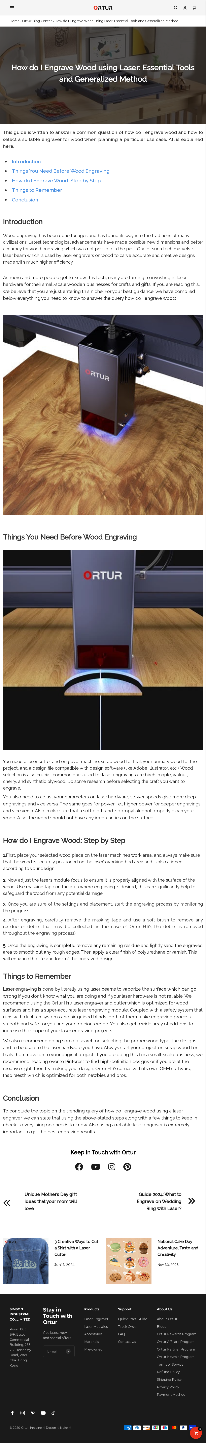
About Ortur (167, 1319)
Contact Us (127, 1342)
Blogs (161, 1327)
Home (15, 21)
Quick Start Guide (132, 1319)
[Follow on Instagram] (22, 1413)
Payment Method (171, 1395)
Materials (91, 1342)
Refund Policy (168, 1372)
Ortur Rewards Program (176, 1334)
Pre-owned (93, 1349)
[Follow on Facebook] (12, 1413)
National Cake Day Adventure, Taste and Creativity (178, 1248)
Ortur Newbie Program (176, 1357)
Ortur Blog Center (37, 21)
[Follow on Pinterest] (33, 1413)
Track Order (128, 1327)
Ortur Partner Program (176, 1349)
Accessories (93, 1334)
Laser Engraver (96, 1319)
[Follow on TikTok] (53, 1413)
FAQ (121, 1334)
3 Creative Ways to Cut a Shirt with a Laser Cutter (76, 1248)
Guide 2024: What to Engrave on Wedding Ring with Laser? (159, 1201)
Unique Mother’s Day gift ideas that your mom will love (51, 1201)
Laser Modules (96, 1327)
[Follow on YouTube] (43, 1413)
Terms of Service (170, 1364)
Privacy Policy (168, 1387)
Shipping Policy (169, 1379)
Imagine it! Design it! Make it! (50, 1428)
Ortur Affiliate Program (176, 1342)
